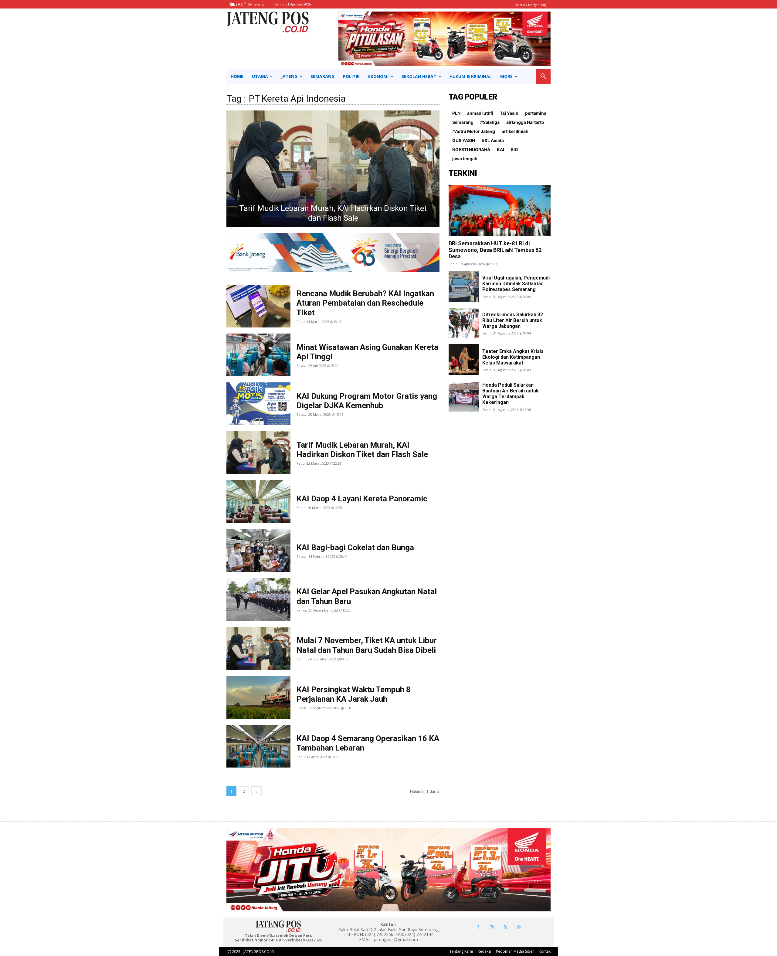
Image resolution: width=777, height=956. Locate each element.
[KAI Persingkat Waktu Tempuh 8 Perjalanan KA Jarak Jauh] (258, 697)
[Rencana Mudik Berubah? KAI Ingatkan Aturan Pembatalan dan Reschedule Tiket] (258, 306)
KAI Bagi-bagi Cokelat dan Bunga (355, 547)
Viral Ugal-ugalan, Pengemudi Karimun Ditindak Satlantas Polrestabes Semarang (516, 283)
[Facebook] (478, 927)
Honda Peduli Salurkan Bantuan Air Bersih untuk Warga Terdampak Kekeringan (510, 393)
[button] (543, 76)
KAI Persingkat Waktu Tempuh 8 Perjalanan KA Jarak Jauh (354, 694)
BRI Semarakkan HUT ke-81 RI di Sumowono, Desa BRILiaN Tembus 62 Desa (495, 249)
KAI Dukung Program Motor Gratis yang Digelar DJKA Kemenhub (367, 401)
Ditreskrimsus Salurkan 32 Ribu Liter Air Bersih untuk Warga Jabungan (512, 320)
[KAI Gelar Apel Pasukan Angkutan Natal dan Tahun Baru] (258, 599)
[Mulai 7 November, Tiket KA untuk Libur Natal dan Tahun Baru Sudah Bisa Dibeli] (258, 648)
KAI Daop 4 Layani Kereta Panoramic (333, 217)
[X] (505, 927)
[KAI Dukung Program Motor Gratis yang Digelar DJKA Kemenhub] (258, 403)
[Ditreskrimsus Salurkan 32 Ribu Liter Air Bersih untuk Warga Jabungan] (464, 323)
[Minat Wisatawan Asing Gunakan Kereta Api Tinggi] (258, 355)
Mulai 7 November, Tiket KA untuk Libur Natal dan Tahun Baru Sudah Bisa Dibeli (367, 645)
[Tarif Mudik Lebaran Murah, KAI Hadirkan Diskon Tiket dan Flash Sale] (258, 452)
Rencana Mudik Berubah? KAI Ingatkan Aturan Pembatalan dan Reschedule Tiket (365, 303)
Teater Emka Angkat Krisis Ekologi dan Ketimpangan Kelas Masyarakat (513, 357)
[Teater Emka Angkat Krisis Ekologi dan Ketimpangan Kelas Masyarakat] (464, 359)
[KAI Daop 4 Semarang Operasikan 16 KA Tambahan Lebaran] (258, 746)
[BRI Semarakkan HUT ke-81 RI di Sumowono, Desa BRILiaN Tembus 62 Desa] (500, 210)
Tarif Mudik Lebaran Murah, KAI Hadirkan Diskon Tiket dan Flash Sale (362, 449)
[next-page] (256, 791)
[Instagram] (492, 927)
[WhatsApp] (519, 927)
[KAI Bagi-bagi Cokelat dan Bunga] (258, 550)
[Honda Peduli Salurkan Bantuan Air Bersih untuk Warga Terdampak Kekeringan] (464, 396)
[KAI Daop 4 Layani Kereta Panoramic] (332, 168)
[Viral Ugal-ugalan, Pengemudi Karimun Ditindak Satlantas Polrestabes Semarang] (464, 286)
